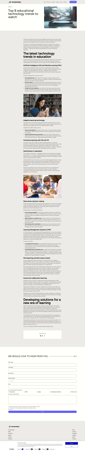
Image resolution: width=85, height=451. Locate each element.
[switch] (31, 449)
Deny (71, 446)
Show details (52, 449)
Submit (42, 411)
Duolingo (37, 159)
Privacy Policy (10, 409)
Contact (74, 438)
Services (74, 431)
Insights (74, 435)
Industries (74, 433)
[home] (14, 2)
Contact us (25, 326)
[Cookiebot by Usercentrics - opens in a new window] (12, 449)
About (73, 437)
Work (73, 429)
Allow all (71, 443)
